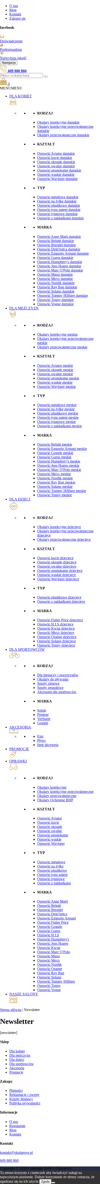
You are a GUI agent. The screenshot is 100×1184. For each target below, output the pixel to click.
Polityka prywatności (24, 1103)
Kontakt (15, 14)
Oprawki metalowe (51, 862)
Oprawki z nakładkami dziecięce (61, 601)
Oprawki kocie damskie (54, 158)
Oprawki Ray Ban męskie (56, 482)
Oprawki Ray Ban (50, 973)
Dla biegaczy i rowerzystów (57, 675)
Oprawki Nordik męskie (55, 478)
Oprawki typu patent (52, 875)
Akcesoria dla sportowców (57, 692)
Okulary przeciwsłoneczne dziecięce (64, 539)
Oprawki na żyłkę (50, 866)
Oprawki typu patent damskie (58, 210)
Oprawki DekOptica (52, 914)
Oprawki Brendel (50, 910)
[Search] (46, 76)
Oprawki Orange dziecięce (57, 637)
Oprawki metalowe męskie (57, 405)
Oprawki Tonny (49, 986)
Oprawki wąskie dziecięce (56, 575)
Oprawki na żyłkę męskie (56, 409)
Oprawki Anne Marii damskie (59, 237)
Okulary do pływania (52, 679)
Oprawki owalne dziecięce (56, 566)
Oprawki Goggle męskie (55, 453)
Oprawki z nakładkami (54, 883)
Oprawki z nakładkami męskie (59, 426)
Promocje (16, 1072)
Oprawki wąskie (49, 839)
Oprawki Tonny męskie (54, 495)
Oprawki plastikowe (52, 870)
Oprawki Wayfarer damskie (57, 179)
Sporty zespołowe (50, 688)
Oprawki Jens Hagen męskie (58, 465)
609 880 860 (9, 1160)
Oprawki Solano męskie (55, 487)
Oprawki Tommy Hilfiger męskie (61, 491)
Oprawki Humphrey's (53, 939)
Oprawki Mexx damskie (55, 279)
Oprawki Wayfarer (51, 844)
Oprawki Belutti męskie (54, 444)
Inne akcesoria (47, 745)
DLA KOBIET (20, 96)
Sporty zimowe (48, 683)
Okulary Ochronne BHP (55, 800)
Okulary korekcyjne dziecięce (59, 527)
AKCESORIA (20, 727)
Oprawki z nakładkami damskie (60, 218)
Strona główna (10, 1010)
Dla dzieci (16, 1060)
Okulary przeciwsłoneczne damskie (63, 135)
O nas (13, 6)
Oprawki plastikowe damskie (58, 205)
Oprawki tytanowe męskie (56, 422)
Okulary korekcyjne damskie (58, 122)
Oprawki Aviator (49, 818)
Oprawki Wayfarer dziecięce (58, 579)
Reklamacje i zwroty (24, 1095)
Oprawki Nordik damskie (56, 283)
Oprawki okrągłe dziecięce (57, 562)
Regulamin (17, 1126)
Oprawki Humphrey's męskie (58, 461)
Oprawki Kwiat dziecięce (56, 628)
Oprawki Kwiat (48, 948)
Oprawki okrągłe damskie (56, 162)
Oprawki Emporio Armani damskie (63, 253)
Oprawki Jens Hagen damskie (59, 266)
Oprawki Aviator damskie (56, 153)
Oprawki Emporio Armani (56, 918)
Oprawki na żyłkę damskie (57, 201)
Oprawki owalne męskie (55, 374)
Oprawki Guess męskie (54, 457)
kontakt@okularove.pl (16, 1153)
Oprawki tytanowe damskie (57, 214)
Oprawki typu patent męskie (58, 417)
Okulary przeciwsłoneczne (56, 796)
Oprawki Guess (48, 931)
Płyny (41, 741)
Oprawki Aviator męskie (55, 366)
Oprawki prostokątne (52, 835)
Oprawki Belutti (49, 906)
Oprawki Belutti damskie (55, 241)
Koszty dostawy (21, 1099)
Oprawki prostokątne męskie (58, 378)
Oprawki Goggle (49, 927)
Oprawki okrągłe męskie (55, 370)
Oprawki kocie (48, 822)
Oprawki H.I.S (48, 935)
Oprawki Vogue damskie (55, 304)
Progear (43, 715)
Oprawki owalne (49, 831)
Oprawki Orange (49, 969)
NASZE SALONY (23, 994)
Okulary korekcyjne (52, 787)
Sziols (41, 710)
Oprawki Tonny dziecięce (56, 645)
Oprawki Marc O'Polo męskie (59, 470)
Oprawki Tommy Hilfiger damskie (62, 296)
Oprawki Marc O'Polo (53, 952)
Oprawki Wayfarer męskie (56, 387)
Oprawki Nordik (49, 965)
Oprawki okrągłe (49, 827)
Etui (40, 736)
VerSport (43, 719)
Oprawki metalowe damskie (57, 197)
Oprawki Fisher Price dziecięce (60, 620)
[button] (11, 88)
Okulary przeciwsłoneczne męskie (62, 347)
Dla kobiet (17, 1051)
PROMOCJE (19, 749)
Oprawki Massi (48, 956)
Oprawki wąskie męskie (55, 382)
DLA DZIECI (19, 499)
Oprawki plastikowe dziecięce (59, 597)
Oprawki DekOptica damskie (58, 249)
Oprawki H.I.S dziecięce (55, 624)
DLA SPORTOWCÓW (27, 649)
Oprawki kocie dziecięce (55, 558)
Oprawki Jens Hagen (52, 943)
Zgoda (45, 1181)
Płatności (16, 1090)
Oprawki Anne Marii (52, 901)
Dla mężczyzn (19, 1055)
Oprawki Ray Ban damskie (57, 287)
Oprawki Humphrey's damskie (59, 262)
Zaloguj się (17, 18)
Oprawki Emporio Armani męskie (62, 449)
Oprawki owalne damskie (56, 166)
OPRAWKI (18, 761)
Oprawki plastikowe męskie (57, 413)
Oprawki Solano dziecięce (56, 641)
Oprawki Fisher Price (53, 922)
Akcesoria (16, 1068)
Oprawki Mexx (48, 960)
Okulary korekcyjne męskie (57, 334)
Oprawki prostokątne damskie (59, 170)
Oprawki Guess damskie (55, 258)
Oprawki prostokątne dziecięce (60, 571)
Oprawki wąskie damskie (55, 174)
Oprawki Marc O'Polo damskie (60, 270)
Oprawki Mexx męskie (54, 474)
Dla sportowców (21, 1064)
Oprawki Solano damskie (55, 291)
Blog (13, 10)
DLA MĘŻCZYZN (24, 308)
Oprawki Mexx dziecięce (55, 633)
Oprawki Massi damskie (55, 274)
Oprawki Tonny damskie (55, 300)
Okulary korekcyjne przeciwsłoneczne (65, 792)
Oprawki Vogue (49, 990)
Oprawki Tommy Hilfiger (56, 981)
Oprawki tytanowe (51, 879)
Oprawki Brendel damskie (56, 245)
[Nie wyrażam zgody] (53, 1182)
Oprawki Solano (49, 977)
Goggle (42, 723)
